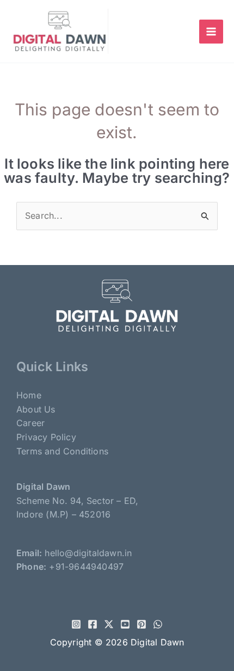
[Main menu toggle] (211, 32)
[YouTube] (125, 624)
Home (28, 395)
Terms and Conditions (62, 451)
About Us (36, 409)
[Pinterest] (141, 624)
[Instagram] (76, 624)
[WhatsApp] (158, 624)
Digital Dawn (157, 642)
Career (30, 422)
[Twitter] (109, 624)
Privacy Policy (46, 437)
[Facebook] (92, 624)
